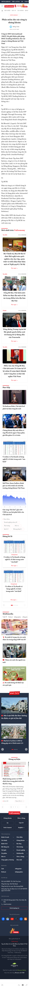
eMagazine (25, 616)
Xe (22, 1)
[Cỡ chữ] (19, 985)
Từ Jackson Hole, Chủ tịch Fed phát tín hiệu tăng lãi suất (14, 408)
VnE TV (27, 1)
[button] (12, 604)
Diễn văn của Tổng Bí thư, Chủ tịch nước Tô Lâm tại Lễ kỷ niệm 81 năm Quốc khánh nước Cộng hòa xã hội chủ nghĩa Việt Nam (14, 371)
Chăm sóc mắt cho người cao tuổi (14, 661)
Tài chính (20, 10)
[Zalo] (21, 917)
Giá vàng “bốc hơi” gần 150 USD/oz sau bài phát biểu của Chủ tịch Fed (13, 512)
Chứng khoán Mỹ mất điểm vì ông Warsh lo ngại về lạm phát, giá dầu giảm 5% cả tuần (14, 433)
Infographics (17, 616)
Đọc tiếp (6, 388)
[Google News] (23, 985)
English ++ (21, 825)
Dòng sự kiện (14, 758)
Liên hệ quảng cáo (14, 906)
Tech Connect (7, 825)
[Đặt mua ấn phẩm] (24, 5)
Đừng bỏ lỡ (7, 536)
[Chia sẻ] (27, 985)
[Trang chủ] (2, 11)
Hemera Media (21, 968)
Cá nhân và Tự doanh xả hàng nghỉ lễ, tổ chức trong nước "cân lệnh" (14, 459)
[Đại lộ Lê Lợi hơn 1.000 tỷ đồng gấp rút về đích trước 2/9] (13, 730)
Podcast (10, 616)
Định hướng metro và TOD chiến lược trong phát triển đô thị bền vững (12, 779)
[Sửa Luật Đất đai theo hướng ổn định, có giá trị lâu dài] (14, 705)
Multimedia (8, 613)
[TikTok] (16, 917)
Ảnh (2, 866)
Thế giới (4, 310)
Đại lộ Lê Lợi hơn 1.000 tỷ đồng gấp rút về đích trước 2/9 (12, 741)
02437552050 (7, 902)
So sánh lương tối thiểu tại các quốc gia (13, 683)
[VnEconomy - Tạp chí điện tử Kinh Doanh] (14, 811)
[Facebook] (3, 917)
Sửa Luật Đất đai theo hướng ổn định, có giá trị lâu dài (14, 716)
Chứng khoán (5, 1)
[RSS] (25, 917)
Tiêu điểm (7, 10)
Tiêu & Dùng (16, 1)
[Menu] (2, 985)
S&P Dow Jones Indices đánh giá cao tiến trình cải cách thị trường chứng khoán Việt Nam (14, 486)
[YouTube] (12, 917)
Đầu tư (14, 10)
